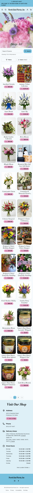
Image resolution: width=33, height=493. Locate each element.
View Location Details (23, 467)
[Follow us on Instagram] (14, 480)
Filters (10, 59)
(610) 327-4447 (17, 1)
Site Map (25, 490)
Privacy (12, 490)
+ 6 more (23, 435)
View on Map (12, 418)
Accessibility (19, 490)
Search (29, 51)
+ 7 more (12, 441)
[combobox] (24, 60)
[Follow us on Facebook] (18, 480)
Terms (7, 490)
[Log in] (27, 9)
